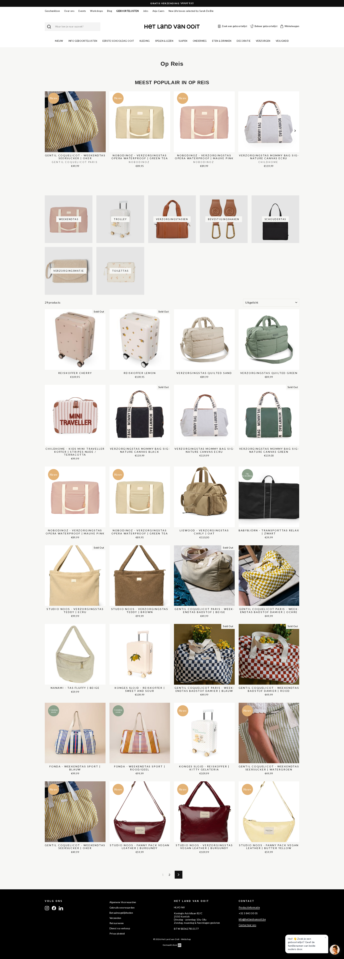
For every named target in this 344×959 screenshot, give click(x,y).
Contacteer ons (247, 925)
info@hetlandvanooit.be (252, 919)
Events (82, 10)
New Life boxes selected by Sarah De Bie (191, 10)
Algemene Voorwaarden (122, 902)
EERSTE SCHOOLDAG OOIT (118, 40)
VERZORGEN (263, 40)
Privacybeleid (117, 933)
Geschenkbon (52, 10)
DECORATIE (243, 40)
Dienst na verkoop (119, 928)
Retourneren (116, 923)
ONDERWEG (200, 40)
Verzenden (115, 918)
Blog (109, 10)
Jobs (145, 10)
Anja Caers (158, 10)
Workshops (96, 10)
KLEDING (145, 40)
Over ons (69, 10)
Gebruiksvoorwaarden (122, 907)
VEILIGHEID (282, 40)
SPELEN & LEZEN (164, 40)
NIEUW (59, 40)
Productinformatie (249, 907)
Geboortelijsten (127, 10)
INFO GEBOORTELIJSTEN (82, 40)
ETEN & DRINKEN (221, 40)
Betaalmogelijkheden (121, 912)
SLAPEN (183, 40)
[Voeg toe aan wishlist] (46, 90)
